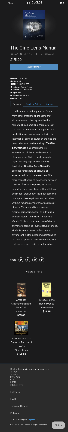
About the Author (33, 104)
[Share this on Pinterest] (34, 259)
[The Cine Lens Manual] (34, 25)
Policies (14, 412)
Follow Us (15, 391)
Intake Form (16, 384)
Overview (17, 104)
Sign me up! (33, 419)
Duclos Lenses (23, 424)
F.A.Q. (13, 398)
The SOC (14, 374)
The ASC (14, 372)
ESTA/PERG (15, 377)
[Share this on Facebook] (27, 259)
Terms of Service (19, 405)
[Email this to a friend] (41, 259)
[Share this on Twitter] (20, 259)
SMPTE (13, 382)
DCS (12, 379)
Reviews (49, 104)
